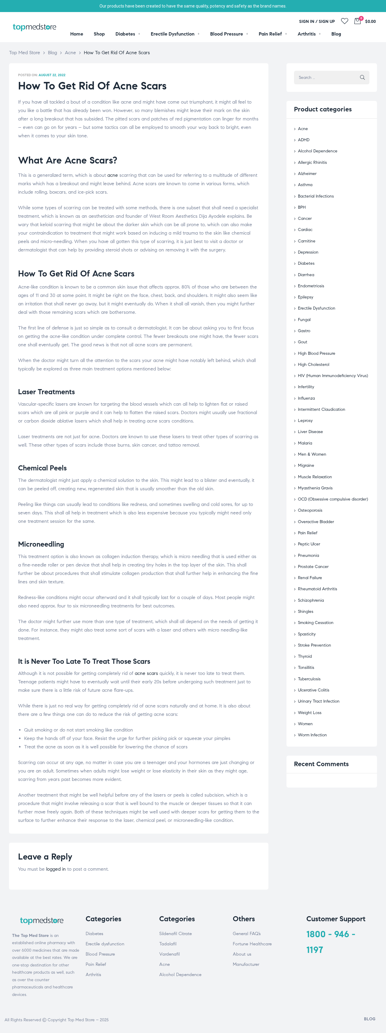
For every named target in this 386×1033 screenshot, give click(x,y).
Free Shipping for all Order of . (193, 6)
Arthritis (93, 974)
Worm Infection (312, 735)
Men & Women (312, 454)
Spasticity (307, 634)
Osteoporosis (310, 510)
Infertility (306, 386)
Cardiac (305, 229)
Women (305, 723)
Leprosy (305, 420)
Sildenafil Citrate (175, 933)
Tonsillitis (306, 667)
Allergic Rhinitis (312, 162)
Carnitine (306, 241)
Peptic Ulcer (309, 544)
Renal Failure (310, 577)
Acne (303, 128)
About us (242, 954)
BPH (302, 207)
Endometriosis (311, 286)
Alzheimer (307, 173)
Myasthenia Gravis (315, 488)
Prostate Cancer (313, 566)
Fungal (304, 319)
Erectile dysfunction (105, 944)
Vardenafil (169, 954)
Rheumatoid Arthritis (317, 588)
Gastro (304, 330)
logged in (56, 869)
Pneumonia (308, 555)
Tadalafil (167, 944)
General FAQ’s (247, 933)
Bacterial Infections (316, 196)
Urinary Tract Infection (319, 701)
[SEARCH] (362, 77)
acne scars (146, 673)
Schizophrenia (311, 600)
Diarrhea (306, 274)
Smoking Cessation (316, 622)
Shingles (305, 611)
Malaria (305, 443)
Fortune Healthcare (252, 944)
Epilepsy (305, 297)
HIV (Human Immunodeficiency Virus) (333, 375)
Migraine (306, 465)
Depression (308, 252)
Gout (302, 342)
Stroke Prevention (314, 645)
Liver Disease (310, 431)
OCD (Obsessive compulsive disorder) (333, 499)
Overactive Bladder (316, 521)
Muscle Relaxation (315, 476)
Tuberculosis (309, 679)
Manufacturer (246, 964)
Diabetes (306, 263)
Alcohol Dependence (317, 151)
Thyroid (305, 656)
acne (112, 175)
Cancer (305, 218)
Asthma (305, 184)
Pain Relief (308, 532)
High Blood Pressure (316, 353)
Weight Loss (309, 712)
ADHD (303, 139)
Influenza (306, 398)
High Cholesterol (313, 364)
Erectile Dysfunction (316, 308)
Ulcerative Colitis (313, 690)
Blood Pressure (100, 954)
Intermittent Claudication (321, 409)
